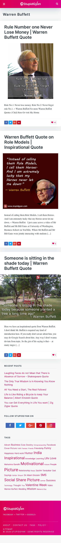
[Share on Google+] (15, 122)
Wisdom (31, 488)
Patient (47, 464)
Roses (33, 471)
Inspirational (14, 458)
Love (53, 458)
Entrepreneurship (40, 445)
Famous (24, 448)
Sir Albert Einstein (32, 475)
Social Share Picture (22, 480)
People (53, 464)
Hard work (19, 453)
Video (50, 485)
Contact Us (20, 525)
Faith (19, 448)
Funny (47, 448)
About (6, 525)
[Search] (57, 4)
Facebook (8, 515)
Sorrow (42, 481)
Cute (23, 445)
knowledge (30, 458)
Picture (11, 469)
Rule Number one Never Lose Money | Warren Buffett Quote (28, 32)
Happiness (9, 453)
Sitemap (8, 529)
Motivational (32, 463)
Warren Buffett (11, 489)
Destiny (29, 445)
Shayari (20, 475)
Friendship (39, 448)
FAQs (32, 525)
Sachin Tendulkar (43, 470)
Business (15, 444)
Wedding (22, 489)
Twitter (20, 515)
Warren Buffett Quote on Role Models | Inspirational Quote (29, 142)
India (38, 453)
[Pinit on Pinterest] (19, 122)
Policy (42, 525)
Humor (29, 453)
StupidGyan (19, 532)
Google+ (31, 515)
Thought (17, 485)
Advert (7, 445)
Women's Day (41, 489)
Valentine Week (36, 485)
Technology (8, 485)
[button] (57, 4)
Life (47, 458)
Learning (40, 458)
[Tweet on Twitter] (10, 122)
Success (51, 480)
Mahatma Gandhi (12, 464)
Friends (30, 448)
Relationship (24, 470)
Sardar (14, 475)
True (23, 485)
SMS (43, 475)
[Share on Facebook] (6, 122)
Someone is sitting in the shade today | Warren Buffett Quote (29, 263)
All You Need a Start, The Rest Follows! (25, 389)
